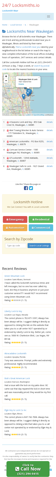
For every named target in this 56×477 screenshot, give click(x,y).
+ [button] (6, 76)
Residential (41, 219)
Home (4, 24)
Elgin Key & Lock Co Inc (15, 410)
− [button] (6, 80)
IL (25, 24)
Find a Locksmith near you (28, 47)
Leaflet (28, 115)
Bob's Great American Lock (17, 378)
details (50, 122)
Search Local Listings (39, 245)
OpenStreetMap (38, 115)
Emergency (16, 219)
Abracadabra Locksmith (15, 353)
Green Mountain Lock (14, 276)
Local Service (16, 24)
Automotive (16, 227)
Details (21, 84)
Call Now (29, 469)
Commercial (42, 227)
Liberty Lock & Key (13, 311)
